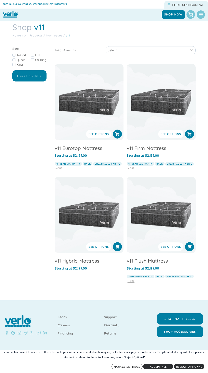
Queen (21, 60)
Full (37, 55)
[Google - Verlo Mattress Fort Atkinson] (12, 333)
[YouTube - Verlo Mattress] (37, 332)
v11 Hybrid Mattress (77, 261)
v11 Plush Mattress (147, 261)
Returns (110, 333)
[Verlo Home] (18, 321)
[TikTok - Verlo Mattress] (25, 333)
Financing (65, 333)
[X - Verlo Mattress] (31, 332)
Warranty (111, 325)
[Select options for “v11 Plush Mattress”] (189, 246)
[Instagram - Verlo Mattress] (19, 333)
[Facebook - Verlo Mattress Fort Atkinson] (7, 333)
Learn (62, 317)
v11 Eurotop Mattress (78, 148)
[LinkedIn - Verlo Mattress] (44, 333)
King (20, 64)
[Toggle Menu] (201, 14)
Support (110, 317)
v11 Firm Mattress (146, 148)
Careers (64, 325)
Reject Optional (189, 367)
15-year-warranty (68, 163)
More (58, 168)
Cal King (40, 60)
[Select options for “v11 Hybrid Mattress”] (117, 246)
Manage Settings (127, 367)
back (87, 163)
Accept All (158, 367)
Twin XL (22, 55)
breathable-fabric (107, 163)
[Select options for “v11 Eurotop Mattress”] (117, 134)
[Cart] (190, 14)
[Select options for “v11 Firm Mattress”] (189, 134)
